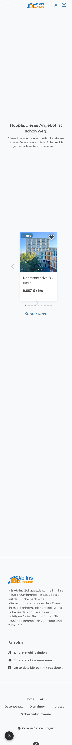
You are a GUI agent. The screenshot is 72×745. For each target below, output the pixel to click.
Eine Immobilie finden (30, 652)
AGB (43, 699)
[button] (7, 5)
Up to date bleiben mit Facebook (38, 667)
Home (29, 699)
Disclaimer (37, 706)
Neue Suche (38, 314)
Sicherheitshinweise (36, 714)
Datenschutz (14, 706)
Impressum (59, 706)
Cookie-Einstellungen (38, 728)
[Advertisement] (36, 186)
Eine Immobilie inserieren (32, 660)
